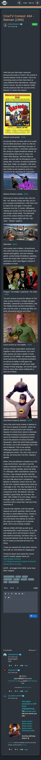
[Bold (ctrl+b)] (5, 593)
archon (23, 579)
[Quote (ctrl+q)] (16, 593)
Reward (33, 650)
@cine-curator (27, 721)
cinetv (18, 576)
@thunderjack (13, 24)
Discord (24, 745)
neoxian (16, 579)
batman (31, 579)
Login (25, 3)
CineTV (35, 24)
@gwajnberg (13, 654)
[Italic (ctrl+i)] (8, 593)
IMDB (23, 137)
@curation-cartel (14, 681)
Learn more (11, 742)
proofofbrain (13, 582)
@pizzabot (12, 670)
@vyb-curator (27, 726)
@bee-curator (27, 723)
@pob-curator (27, 728)
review (25, 576)
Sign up (31, 3)
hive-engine (8, 579)
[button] (37, 3)
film (5, 582)
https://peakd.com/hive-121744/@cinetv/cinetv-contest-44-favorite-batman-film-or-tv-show (19, 561)
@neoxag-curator (28, 730)
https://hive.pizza (26, 687)
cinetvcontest (9, 576)
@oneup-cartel (30, 711)
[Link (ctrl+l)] (5, 597)
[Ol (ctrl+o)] (19, 593)
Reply (34, 616)
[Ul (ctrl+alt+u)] (22, 593)
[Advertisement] (20, 49)
